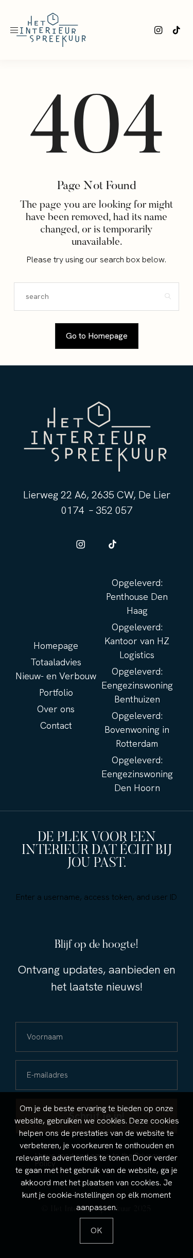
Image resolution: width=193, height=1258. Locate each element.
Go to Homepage (97, 335)
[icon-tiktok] (176, 30)
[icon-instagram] (158, 30)
